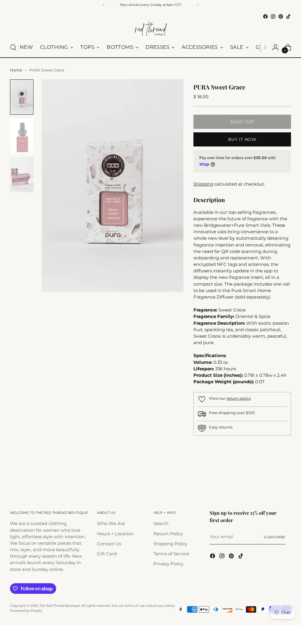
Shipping (203, 184)
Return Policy (168, 533)
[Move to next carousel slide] (286, 477)
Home (16, 70)
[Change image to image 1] (22, 97)
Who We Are (111, 523)
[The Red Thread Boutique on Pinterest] (280, 16)
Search (160, 523)
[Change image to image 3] (22, 174)
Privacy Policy (168, 563)
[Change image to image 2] (22, 136)
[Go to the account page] (275, 47)
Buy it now (242, 139)
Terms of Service (171, 553)
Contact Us (109, 543)
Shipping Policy (170, 543)
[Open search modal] (13, 47)
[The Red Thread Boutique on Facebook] (265, 16)
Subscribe (274, 537)
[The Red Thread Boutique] (150, 29)
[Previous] (103, 5)
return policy (239, 398)
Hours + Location (115, 533)
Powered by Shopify (26, 611)
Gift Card (107, 553)
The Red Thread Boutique (59, 606)
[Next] (197, 5)
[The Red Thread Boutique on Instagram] (273, 16)
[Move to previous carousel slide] (272, 477)
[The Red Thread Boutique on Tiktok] (288, 16)
